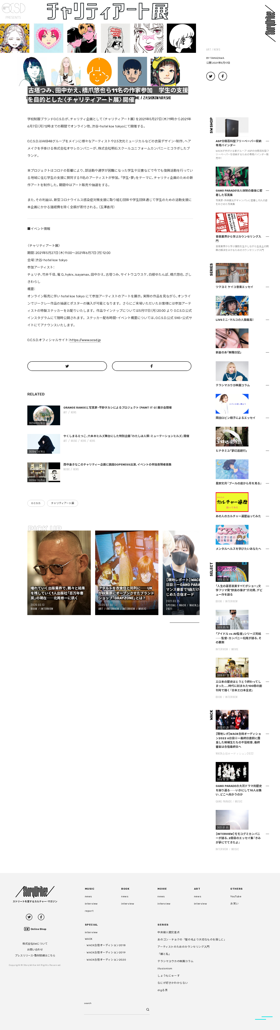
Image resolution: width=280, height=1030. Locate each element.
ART (208, 49)
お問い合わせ (35, 949)
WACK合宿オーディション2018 (106, 945)
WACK (182, 605)
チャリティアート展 (62, 503)
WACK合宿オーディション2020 (106, 959)
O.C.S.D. (36, 503)
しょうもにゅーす (169, 975)
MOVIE (234, 649)
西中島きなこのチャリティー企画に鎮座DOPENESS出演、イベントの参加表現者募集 (117, 464)
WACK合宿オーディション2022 (235, 753)
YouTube (235, 896)
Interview (47, 608)
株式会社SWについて (35, 943)
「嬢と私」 (164, 954)
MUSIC (74, 441)
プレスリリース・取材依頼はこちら (35, 955)
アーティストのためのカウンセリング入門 (183, 946)
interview (91, 903)
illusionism (165, 968)
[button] (98, 50)
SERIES (163, 924)
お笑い (234, 903)
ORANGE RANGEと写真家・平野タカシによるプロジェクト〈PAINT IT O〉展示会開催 (117, 407)
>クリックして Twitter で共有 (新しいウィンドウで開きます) (210, 76)
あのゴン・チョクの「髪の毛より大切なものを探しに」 (192, 939)
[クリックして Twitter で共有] (67, 366)
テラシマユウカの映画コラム (175, 961)
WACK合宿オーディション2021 (193, 607)
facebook (41, 917)
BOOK (34, 608)
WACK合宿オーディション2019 (106, 952)
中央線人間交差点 (169, 932)
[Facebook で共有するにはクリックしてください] (151, 366)
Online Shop (38, 929)
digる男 (163, 990)
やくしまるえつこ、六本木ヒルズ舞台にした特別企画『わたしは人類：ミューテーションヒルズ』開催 (126, 436)
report (89, 910)
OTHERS (236, 888)
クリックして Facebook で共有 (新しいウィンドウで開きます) (222, 76)
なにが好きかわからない (173, 982)
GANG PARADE (224, 801)
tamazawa (217, 58)
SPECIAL (171, 605)
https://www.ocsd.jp (85, 340)
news (217, 49)
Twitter (29, 917)
